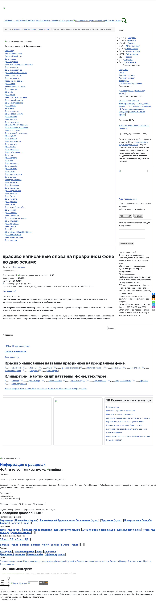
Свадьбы (34, 371)
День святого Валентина (16, 72)
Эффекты (128, 59)
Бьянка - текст (69, 544)
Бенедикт (123, 112)
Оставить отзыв (135, 561)
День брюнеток (12, 182)
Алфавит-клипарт (127, 78)
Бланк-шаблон (131, 48)
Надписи (132, 40)
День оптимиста (12, 78)
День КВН (9, 229)
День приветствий (13, 234)
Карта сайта (70, 561)
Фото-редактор (12, 357)
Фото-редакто (129, 62)
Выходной (6, 551)
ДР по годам (52, 371)
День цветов (10, 105)
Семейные (16, 368)
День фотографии (13, 130)
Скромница (6, 520)
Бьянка (55, 544)
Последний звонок (13, 180)
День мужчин (11, 240)
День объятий (11, 169)
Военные (33, 368)
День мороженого (13, 191)
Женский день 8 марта (15, 86)
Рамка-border (35, 554)
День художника (21, 532)
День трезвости (12, 215)
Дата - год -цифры (10, 529)
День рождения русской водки (19, 64)
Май (34, 388)
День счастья (11, 89)
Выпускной (10, 108)
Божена (24, 544)
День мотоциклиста (14, 114)
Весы (39, 551)
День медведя (11, 158)
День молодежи (12, 111)
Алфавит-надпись (127, 75)
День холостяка (12, 122)
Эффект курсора (55, 554)
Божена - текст (40, 544)
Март (22, 388)
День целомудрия (13, 141)
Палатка (15, 523)
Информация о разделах (22, 464)
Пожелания (135, 368)
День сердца (10, 226)
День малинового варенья (16, 127)
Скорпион (50, 551)
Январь (8, 388)
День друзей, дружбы (14, 207)
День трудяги (11, 199)
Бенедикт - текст (137, 112)
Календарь (57, 20)
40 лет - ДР (21, 539)
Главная (7, 20)
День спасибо (11, 166)
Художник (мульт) (111, 520)
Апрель (28, 388)
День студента (11, 62)
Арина (122, 114)
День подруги (11, 119)
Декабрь (83, 388)
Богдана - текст (9, 544)
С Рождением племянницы (132, 109)
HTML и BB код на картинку (17, 346)
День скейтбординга (14, 103)
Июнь (39, 388)
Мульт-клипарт (133, 46)
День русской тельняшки (16, 133)
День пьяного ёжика (14, 237)
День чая (9, 160)
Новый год (9, 51)
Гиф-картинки (132, 54)
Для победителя (126, 91)
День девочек (11, 138)
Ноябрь (75, 388)
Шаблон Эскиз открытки (37, 529)
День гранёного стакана (15, 218)
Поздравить (68, 20)
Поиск (118, 20)
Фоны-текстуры (133, 51)
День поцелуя (11, 193)
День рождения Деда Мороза (18, 232)
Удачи (121, 93)
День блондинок (12, 188)
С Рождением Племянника (139, 106)
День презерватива (13, 70)
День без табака (12, 185)
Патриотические (94, 368)
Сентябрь (58, 388)
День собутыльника (13, 152)
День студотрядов (13, 75)
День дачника (11, 201)
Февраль (15, 388)
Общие (49, 368)
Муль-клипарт (34, 381)
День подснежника (13, 174)
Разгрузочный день (13, 53)
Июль (44, 388)
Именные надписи (13, 371)
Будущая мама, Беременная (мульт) (78, 520)
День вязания (11, 116)
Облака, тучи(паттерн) (129, 101)
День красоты (11, 212)
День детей (10, 94)
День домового (12, 67)
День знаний (10, 210)
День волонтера (12, 149)
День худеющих (12, 221)
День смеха (10, 171)
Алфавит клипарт (43, 20)
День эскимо (10, 59)
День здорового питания (16, 97)
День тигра (10, 204)
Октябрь (67, 388)
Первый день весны (13, 81)
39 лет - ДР (6, 539)
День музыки (10, 136)
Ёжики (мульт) (48, 520)
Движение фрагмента (12, 554)
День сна (9, 92)
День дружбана (12, 223)
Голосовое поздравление (130, 83)
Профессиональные (70, 368)
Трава (25, 523)
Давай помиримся (23, 551)
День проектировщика (67, 529)
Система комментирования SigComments (13, 573)
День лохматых (12, 163)
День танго (10, 155)
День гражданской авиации (98, 529)
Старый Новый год (13, 56)
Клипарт (131, 43)
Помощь (123, 561)
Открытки (109, 20)
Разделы (15, 20)
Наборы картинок (123, 381)
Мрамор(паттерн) (127, 103)
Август (51, 388)
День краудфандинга (14, 100)
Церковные (116, 368)
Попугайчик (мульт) (26, 520)
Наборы (128, 57)
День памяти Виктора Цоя (16, 125)
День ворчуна (11, 144)
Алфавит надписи (27, 20)
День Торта (10, 196)
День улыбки (10, 147)
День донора (10, 177)
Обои (121, 72)
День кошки (10, 83)
